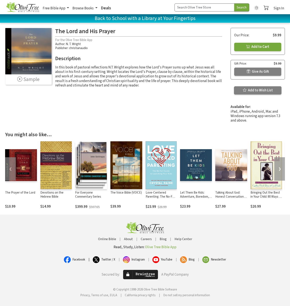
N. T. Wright (73, 44)
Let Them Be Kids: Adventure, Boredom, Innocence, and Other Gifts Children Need (194, 198)
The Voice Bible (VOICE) (126, 192)
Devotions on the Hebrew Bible (51, 194)
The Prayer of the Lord (20, 192)
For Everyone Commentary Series (88, 194)
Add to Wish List (260, 90)
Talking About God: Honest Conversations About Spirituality (230, 196)
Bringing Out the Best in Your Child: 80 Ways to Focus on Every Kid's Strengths (266, 198)
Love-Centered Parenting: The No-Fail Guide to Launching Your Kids (160, 198)
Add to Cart (260, 46)
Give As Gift (260, 71)
